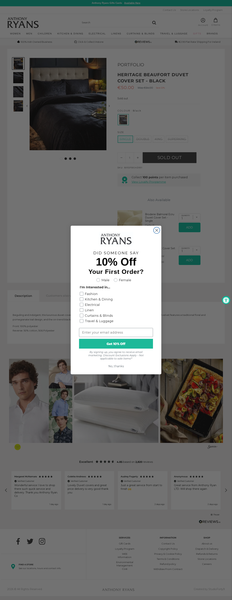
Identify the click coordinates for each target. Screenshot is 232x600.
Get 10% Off (116, 343)
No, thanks (116, 366)
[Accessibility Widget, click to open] (226, 300)
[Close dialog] (157, 230)
